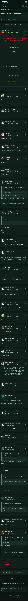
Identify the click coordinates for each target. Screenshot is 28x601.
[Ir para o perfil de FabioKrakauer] (2, 339)
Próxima (22, 24)
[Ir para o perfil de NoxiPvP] (2, 170)
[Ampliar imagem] (4, 138)
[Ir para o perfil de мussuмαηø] (2, 363)
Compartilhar (7, 572)
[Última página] (26, 25)
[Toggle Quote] (3, 187)
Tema (10, 595)
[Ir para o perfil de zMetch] (2, 351)
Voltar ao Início (5, 9)
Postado (11, 32)
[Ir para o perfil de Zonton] (2, 95)
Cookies (17, 595)
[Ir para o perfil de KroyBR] (2, 268)
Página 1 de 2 (14, 24)
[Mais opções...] (25, 32)
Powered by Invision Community (14, 598)
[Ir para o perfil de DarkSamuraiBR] (2, 110)
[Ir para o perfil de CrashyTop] (2, 31)
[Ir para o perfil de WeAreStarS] (2, 240)
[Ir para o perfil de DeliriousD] (2, 182)
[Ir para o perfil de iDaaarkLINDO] (2, 412)
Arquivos (14, 19)
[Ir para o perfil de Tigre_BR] (2, 158)
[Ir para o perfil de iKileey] (2, 315)
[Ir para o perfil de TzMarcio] (2, 134)
